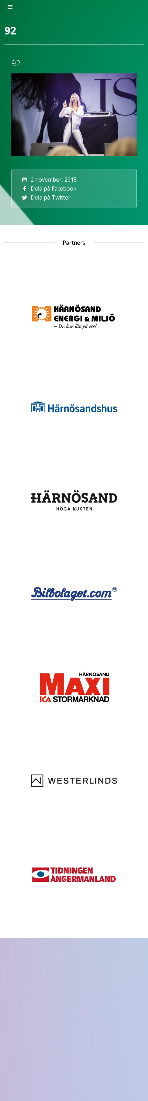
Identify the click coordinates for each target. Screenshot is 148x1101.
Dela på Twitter (51, 197)
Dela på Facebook (53, 188)
